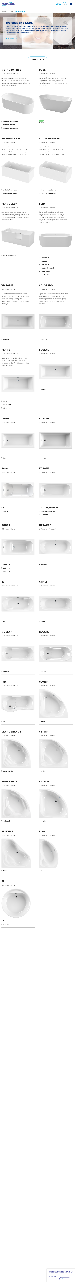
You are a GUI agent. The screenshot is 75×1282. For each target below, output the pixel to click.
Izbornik (70, 4)
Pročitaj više (10, 38)
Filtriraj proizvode (37, 59)
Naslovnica (4, 11)
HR (65, 4)
